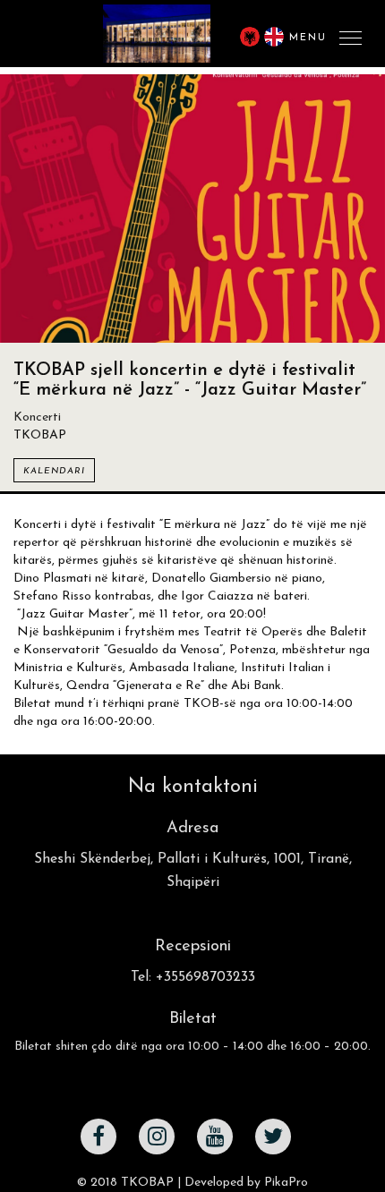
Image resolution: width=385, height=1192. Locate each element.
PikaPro (286, 1182)
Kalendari (54, 471)
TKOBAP (147, 1182)
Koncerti (37, 417)
